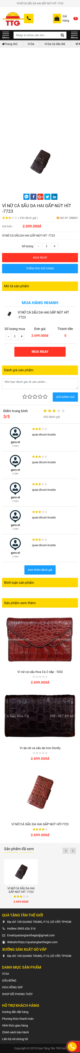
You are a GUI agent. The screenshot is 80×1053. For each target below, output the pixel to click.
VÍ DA (5, 973)
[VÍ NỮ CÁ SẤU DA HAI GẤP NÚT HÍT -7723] (40, 161)
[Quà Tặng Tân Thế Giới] (13, 18)
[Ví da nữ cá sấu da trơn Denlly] (40, 715)
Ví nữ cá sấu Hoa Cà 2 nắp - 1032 (40, 672)
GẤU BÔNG (9, 980)
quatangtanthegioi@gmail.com (35, 935)
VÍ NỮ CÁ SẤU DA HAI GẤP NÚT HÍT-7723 (40, 824)
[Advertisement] (40, 90)
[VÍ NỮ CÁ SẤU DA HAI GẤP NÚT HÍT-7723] (40, 792)
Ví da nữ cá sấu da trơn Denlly (40, 748)
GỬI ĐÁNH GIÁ (65, 397)
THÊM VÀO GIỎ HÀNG (40, 268)
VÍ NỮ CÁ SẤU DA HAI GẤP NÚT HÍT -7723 (21, 890)
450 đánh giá (28, 218)
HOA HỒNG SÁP (12, 987)
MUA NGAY (40, 257)
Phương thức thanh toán (18, 1018)
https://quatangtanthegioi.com (37, 942)
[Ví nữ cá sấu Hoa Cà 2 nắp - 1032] (40, 639)
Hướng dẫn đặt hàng (15, 1012)
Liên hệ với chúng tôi (15, 1039)
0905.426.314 (26, 928)
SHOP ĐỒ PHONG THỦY (17, 994)
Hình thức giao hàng (15, 1025)
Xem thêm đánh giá (40, 569)
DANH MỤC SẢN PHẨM (5, 35)
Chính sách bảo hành (15, 1032)
